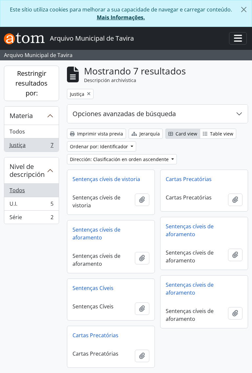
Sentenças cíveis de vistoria (106, 179)
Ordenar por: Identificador (99, 146)
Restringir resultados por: (31, 83)
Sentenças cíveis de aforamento (190, 230)
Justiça (31, 146)
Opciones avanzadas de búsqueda (124, 113)
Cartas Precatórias (189, 179)
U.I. (31, 205)
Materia (21, 115)
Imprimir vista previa (99, 134)
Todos (17, 131)
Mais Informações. (121, 17)
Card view (185, 134)
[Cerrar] (244, 9)
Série (31, 219)
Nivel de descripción (27, 170)
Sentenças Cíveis (93, 288)
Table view (221, 134)
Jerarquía (149, 134)
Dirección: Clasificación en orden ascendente (120, 159)
